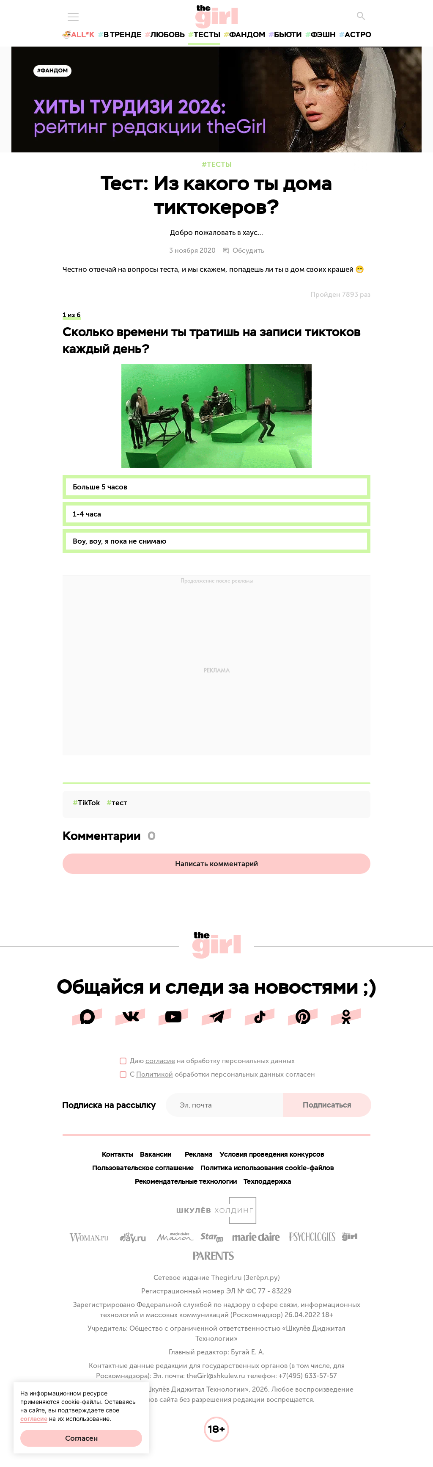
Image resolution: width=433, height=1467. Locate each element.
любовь (168, 34)
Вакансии (155, 1154)
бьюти (288, 34)
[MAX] (87, 1016)
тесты (207, 34)
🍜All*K (78, 34)
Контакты (117, 1154)
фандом (247, 34)
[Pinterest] (303, 1016)
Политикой (154, 1074)
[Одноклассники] (346, 1016)
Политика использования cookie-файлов (267, 1167)
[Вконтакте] (130, 1016)
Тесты (219, 164)
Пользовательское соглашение (143, 1167)
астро (358, 34)
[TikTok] (259, 1016)
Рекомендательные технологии (186, 1181)
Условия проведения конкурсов (271, 1154)
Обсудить (248, 250)
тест (119, 802)
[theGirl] (216, 17)
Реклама (199, 1154)
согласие (160, 1061)
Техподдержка (267, 1181)
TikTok (89, 802)
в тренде (123, 34)
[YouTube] (173, 1016)
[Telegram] (216, 1016)
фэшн (323, 34)
